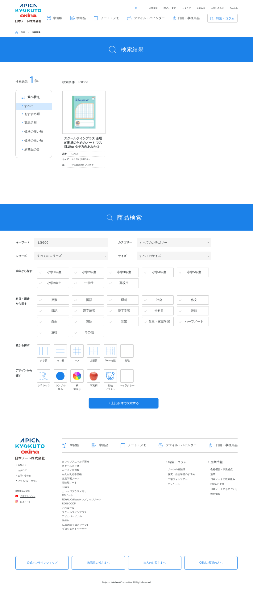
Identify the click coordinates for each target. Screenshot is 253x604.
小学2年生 (89, 272)
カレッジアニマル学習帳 (75, 461)
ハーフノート (194, 321)
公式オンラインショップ (42, 562)
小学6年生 (54, 283)
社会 (159, 300)
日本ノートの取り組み (222, 479)
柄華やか (77, 387)
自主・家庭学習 (159, 321)
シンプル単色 (60, 387)
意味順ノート (69, 482)
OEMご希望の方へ (210, 562)
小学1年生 (54, 272)
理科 (124, 300)
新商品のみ (32, 149)
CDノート (67, 495)
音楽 (124, 321)
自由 (54, 321)
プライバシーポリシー (28, 480)
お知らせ (201, 8)
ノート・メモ (110, 18)
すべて (29, 106)
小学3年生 (124, 272)
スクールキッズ (70, 466)
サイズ (122, 255)
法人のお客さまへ (154, 562)
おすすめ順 (32, 114)
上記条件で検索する (125, 403)
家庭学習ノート (70, 478)
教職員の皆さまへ (98, 562)
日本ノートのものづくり (224, 489)
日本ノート (25, 502)
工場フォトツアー (178, 479)
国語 (89, 300)
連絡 (194, 310)
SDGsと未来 (170, 8)
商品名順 (30, 122)
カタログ (186, 8)
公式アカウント (27, 496)
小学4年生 (159, 272)
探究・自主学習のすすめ (181, 474)
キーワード (23, 242)
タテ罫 (44, 360)
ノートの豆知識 (176, 469)
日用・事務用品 (189, 18)
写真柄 (93, 385)
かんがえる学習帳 (72, 474)
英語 (89, 321)
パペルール (68, 508)
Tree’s (65, 487)
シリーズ (21, 255)
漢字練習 (89, 310)
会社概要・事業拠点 (221, 469)
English (234, 8)
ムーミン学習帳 (70, 470)
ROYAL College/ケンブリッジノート (81, 499)
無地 (127, 360)
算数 (54, 300)
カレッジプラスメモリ (74, 491)
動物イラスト (110, 387)
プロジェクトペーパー (74, 529)
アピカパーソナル (72, 516)
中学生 (89, 283)
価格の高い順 (33, 140)
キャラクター (127, 385)
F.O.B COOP (69, 503)
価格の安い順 (33, 131)
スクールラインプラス (74, 512)
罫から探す (23, 345)
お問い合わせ (217, 8)
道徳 (54, 332)
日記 (54, 310)
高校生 (124, 283)
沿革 (212, 474)
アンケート (174, 484)
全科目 (159, 310)
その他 (89, 332)
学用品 (81, 18)
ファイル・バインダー (149, 18)
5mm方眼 (110, 360)
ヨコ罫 (60, 360)
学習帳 (57, 18)
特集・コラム (225, 18)
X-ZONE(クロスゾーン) (75, 525)
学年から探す (24, 271)
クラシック (44, 385)
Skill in (65, 520)
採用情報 (215, 494)
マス (77, 360)
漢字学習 (124, 310)
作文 (194, 300)
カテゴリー (125, 242)
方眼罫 (93, 360)
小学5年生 (194, 272)
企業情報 (153, 8)
